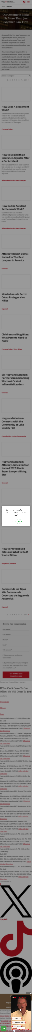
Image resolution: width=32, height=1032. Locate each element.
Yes (18, 521)
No (13, 521)
